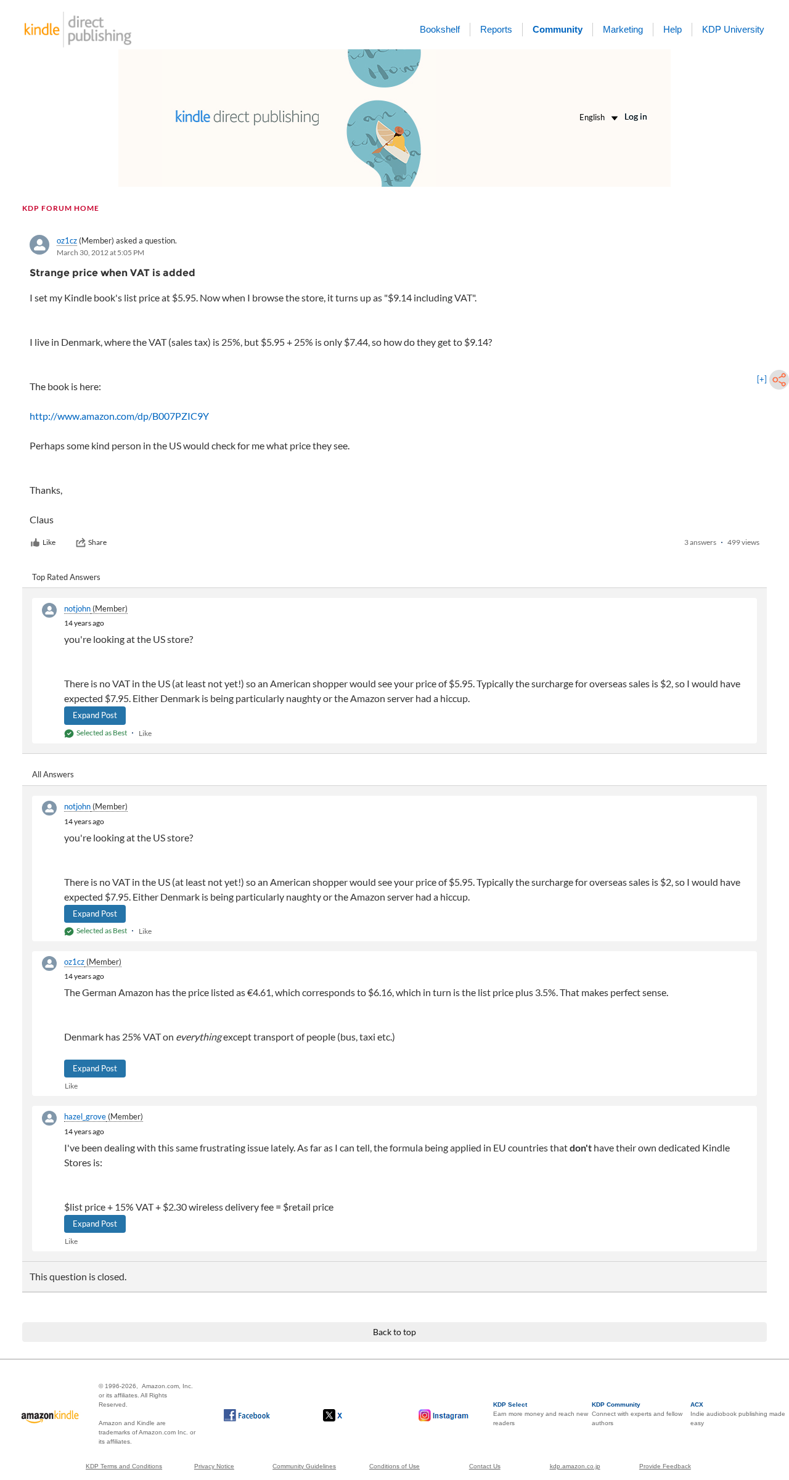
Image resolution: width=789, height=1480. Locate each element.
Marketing (623, 29)
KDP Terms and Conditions (124, 1466)
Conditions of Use (394, 1466)
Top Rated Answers (66, 577)
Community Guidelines (304, 1466)
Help (672, 29)
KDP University (733, 29)
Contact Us (485, 1466)
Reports (496, 29)
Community (558, 29)
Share (97, 542)
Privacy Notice (214, 1466)
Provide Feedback (665, 1466)
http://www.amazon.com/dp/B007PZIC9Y (119, 416)
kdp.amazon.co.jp (575, 1466)
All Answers (53, 774)
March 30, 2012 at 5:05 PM (100, 252)
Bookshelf (440, 29)
